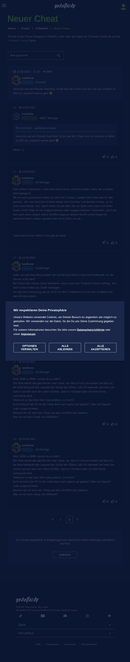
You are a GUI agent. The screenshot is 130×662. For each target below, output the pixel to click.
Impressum (28, 334)
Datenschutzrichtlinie (90, 329)
